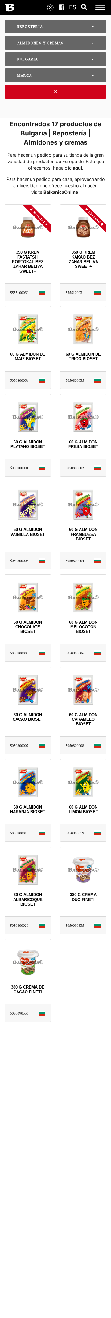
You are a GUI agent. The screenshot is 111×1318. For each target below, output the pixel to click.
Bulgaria (27, 59)
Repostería (30, 26)
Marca (24, 75)
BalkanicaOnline (60, 192)
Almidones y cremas (40, 43)
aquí (77, 167)
